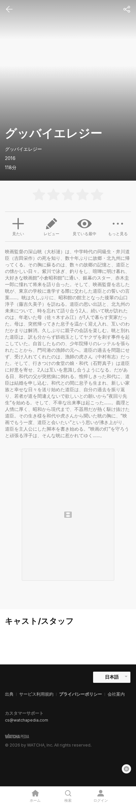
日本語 (112, 677)
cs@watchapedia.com (26, 720)
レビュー (51, 234)
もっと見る (118, 234)
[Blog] (126, 768)
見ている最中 (84, 234)
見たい (18, 234)
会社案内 (116, 694)
